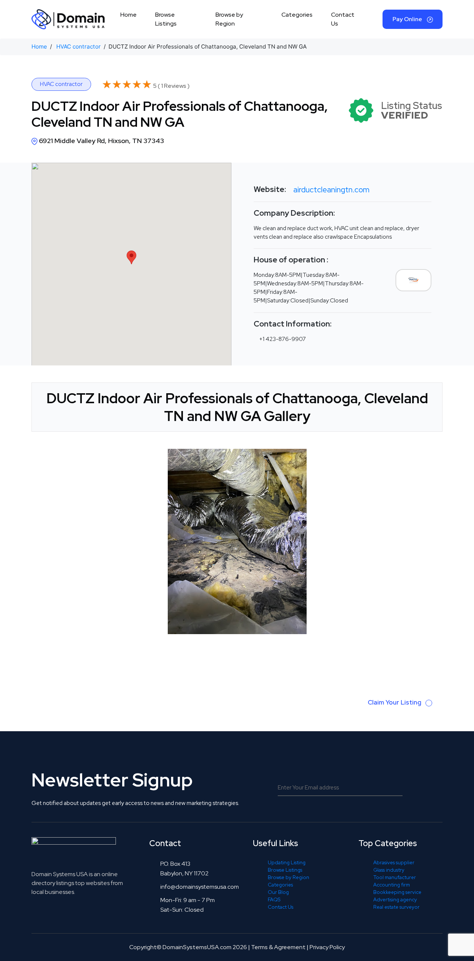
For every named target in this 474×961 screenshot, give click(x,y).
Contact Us (342, 19)
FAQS (274, 899)
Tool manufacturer (394, 877)
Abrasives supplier (393, 862)
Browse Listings (166, 19)
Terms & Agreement (278, 947)
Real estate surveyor (396, 907)
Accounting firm (391, 884)
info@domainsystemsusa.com (199, 887)
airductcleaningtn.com (331, 190)
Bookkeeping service (397, 892)
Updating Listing (287, 862)
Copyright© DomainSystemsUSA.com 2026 (188, 947)
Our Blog (278, 892)
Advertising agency (395, 899)
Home (128, 15)
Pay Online (408, 19)
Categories (297, 15)
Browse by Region (229, 19)
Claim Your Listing (395, 702)
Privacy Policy (327, 947)
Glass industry (388, 869)
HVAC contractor (78, 46)
